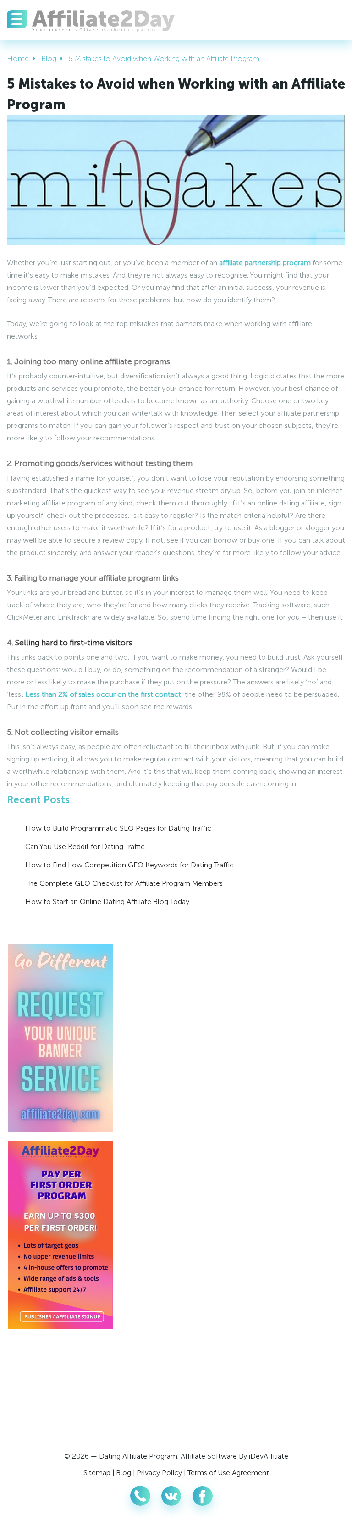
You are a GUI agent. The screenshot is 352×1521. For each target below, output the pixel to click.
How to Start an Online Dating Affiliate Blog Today (107, 901)
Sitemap (96, 1472)
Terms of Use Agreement (228, 1472)
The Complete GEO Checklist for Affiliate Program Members (124, 883)
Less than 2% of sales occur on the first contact (102, 694)
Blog (123, 1472)
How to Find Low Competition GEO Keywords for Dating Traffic (129, 864)
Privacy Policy (159, 1472)
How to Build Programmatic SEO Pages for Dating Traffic (118, 828)
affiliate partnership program (265, 262)
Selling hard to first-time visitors (73, 643)
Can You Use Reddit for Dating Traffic (85, 846)
